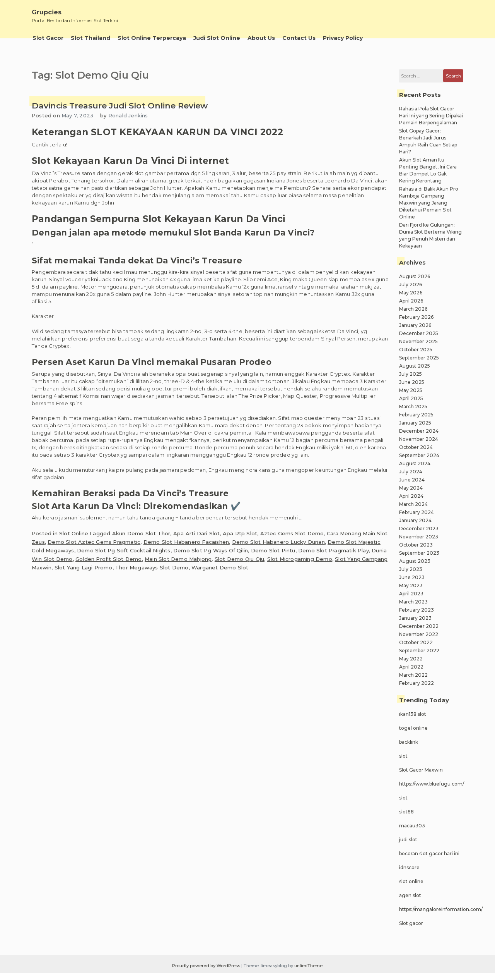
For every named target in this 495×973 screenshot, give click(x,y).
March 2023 (413, 602)
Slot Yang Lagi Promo (84, 567)
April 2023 (411, 594)
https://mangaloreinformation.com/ (441, 909)
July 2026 (410, 284)
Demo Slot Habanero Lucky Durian (278, 542)
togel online (413, 728)
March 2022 (413, 675)
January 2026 (415, 325)
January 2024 (415, 520)
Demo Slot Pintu (273, 550)
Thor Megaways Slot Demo (152, 567)
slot (403, 756)
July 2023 (410, 569)
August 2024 (414, 463)
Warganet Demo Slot (220, 567)
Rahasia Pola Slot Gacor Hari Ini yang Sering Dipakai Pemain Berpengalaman (431, 115)
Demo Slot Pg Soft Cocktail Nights (124, 550)
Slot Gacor (47, 37)
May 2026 (410, 293)
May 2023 (411, 585)
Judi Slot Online (216, 37)
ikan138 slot (412, 714)
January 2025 (415, 423)
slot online (411, 881)
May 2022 (411, 659)
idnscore (409, 867)
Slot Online (73, 533)
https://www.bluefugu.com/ (431, 784)
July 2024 (410, 471)
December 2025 (418, 333)
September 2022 (419, 650)
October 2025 (415, 349)
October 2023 (416, 545)
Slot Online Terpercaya (152, 37)
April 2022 (411, 667)
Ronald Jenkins (128, 115)
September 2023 (419, 553)
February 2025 (416, 415)
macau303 (412, 826)
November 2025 (418, 341)
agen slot (410, 895)
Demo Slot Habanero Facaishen (186, 542)
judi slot (408, 839)
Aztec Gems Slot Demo (292, 533)
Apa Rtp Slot (240, 533)
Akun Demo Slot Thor (141, 533)
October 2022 (416, 642)
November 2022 (418, 634)
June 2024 (412, 480)
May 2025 (410, 390)
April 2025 (411, 398)
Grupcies (46, 12)
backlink (408, 742)
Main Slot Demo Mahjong (178, 559)
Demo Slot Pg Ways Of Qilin (210, 550)
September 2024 (419, 455)
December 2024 (419, 431)
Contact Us (299, 37)
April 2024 (411, 496)
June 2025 (411, 382)
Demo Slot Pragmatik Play (333, 550)
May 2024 (411, 488)
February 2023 (416, 610)
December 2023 (419, 528)
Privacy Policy (343, 37)
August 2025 (414, 366)
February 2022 (416, 683)
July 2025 (410, 374)
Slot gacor (411, 923)
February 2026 (416, 317)
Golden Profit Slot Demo (108, 559)
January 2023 (415, 618)
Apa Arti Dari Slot (196, 533)
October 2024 (416, 447)
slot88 (406, 812)
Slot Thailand (90, 37)
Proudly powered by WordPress (206, 965)
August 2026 (414, 276)
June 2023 (412, 577)
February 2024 (416, 512)
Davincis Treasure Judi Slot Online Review (120, 105)
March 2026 (413, 309)
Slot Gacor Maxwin (421, 770)
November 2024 (418, 439)
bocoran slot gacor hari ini (429, 853)
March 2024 (413, 504)
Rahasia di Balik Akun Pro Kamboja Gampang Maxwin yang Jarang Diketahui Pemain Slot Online (428, 203)
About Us (261, 37)
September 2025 (419, 358)
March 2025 (413, 406)
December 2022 (419, 626)
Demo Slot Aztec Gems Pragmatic (94, 542)
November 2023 (418, 537)
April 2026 (411, 301)
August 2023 (414, 561)
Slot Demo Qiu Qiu (239, 559)
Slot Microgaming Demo (299, 559)
